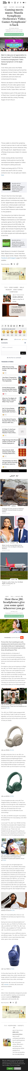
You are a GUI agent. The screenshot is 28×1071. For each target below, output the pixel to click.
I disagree (17, 1068)
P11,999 (8, 708)
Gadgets (18, 596)
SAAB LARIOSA (15, 28)
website (6, 984)
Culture (11, 7)
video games (13, 287)
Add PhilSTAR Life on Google (13, 34)
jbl (14, 1027)
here (2, 175)
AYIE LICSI (14, 611)
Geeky (5, 7)
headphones (12, 1025)
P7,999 (12, 796)
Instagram (13, 258)
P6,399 (13, 910)
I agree (10, 1068)
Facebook (4, 258)
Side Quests (19, 7)
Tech (12, 596)
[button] (25, 2)
